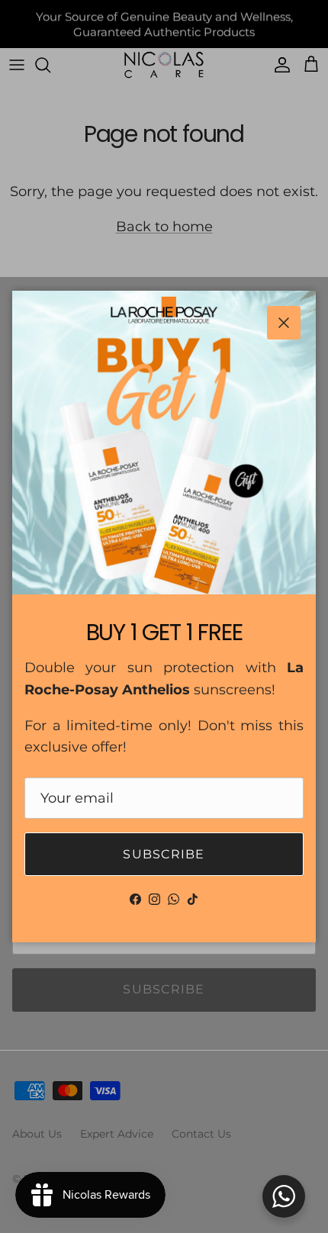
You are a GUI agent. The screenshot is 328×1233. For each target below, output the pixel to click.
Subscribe (164, 854)
